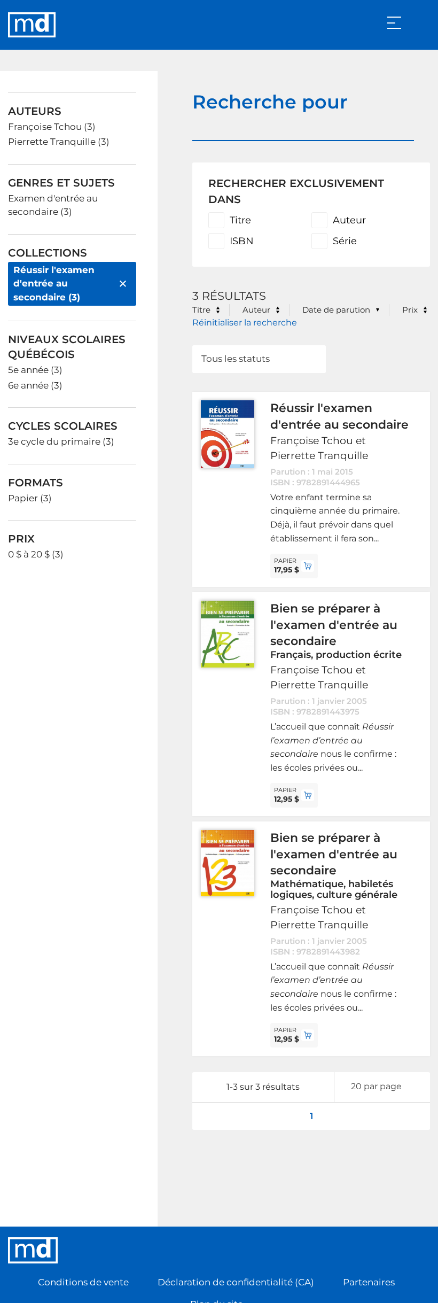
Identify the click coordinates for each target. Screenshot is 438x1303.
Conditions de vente (83, 1282)
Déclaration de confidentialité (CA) (236, 1282)
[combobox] (259, 359)
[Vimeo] (421, 1250)
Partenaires (369, 1282)
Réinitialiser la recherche (244, 322)
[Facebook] (399, 1250)
